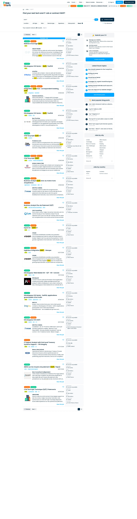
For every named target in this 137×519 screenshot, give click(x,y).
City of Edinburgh (90, 146)
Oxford (88, 154)
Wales (87, 173)
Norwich (88, 150)
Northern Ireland (104, 173)
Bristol (101, 142)
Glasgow (102, 150)
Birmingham (89, 152)
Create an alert (108, 19)
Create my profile (99, 59)
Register (119, 2)
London (88, 140)
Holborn (101, 152)
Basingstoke (89, 156)
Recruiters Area (129, 2)
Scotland (102, 171)
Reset (79, 23)
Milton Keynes (103, 140)
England (88, 171)
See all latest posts (99, 95)
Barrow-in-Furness (90, 144)
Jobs (27, 9)
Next (33, 34)
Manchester (103, 148)
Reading (102, 144)
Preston (101, 154)
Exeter (101, 158)
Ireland (88, 175)
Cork (101, 156)
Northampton (89, 158)
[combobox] (61, 19)
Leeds (87, 148)
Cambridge (89, 142)
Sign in (112, 2)
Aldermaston (103, 146)
